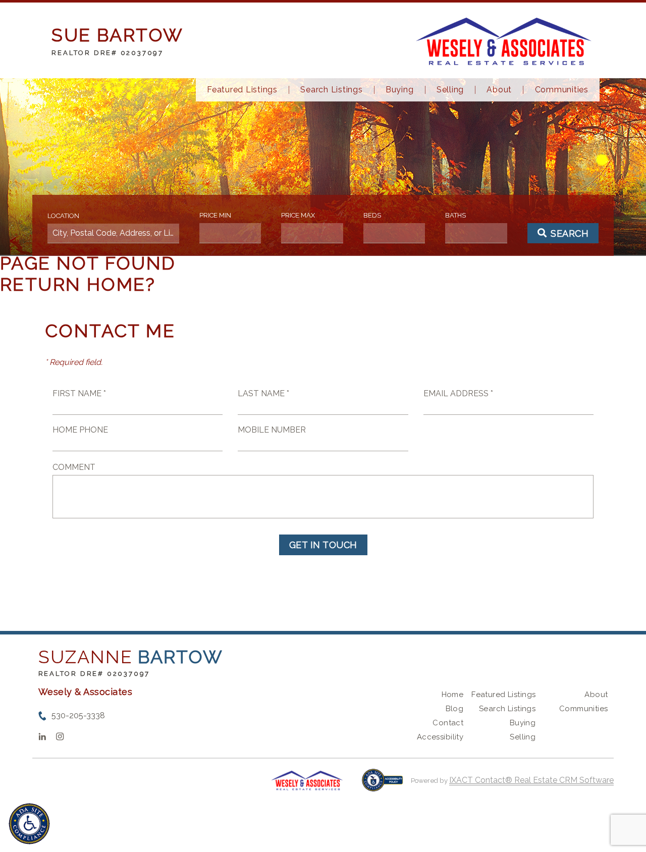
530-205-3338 (78, 715)
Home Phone (80, 430)
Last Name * (263, 393)
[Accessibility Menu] (29, 823)
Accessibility (440, 736)
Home (453, 694)
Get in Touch (323, 545)
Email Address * (458, 393)
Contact (448, 722)
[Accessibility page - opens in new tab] (382, 785)
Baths (455, 215)
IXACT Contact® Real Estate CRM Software (531, 780)
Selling (450, 90)
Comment (73, 467)
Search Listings (331, 90)
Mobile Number (272, 430)
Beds (372, 215)
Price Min (215, 215)
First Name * (79, 393)
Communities (561, 90)
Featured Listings (242, 90)
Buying (400, 90)
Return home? (78, 284)
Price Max (298, 215)
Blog (455, 708)
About (499, 90)
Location (63, 216)
